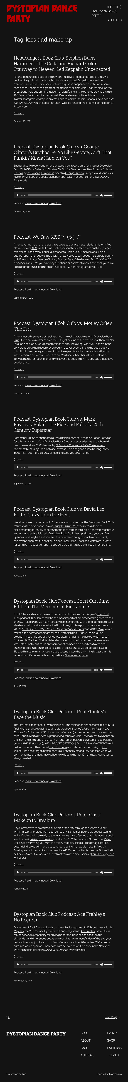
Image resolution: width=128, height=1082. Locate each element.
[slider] (108, 195)
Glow (101, 629)
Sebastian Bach (51, 102)
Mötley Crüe (36, 344)
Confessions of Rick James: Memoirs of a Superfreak (53, 629)
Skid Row (32, 102)
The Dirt (88, 344)
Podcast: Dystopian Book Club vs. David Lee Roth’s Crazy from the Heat (59, 511)
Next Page (113, 1017)
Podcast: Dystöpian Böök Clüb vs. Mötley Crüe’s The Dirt (63, 326)
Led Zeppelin (80, 80)
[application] (64, 195)
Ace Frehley (88, 931)
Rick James (37, 618)
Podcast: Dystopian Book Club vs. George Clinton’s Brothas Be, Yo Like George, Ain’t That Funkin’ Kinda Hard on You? (63, 152)
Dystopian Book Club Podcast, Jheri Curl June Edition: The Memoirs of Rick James (61, 603)
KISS (34, 248)
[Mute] (101, 195)
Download (55, 203)
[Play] (17, 195)
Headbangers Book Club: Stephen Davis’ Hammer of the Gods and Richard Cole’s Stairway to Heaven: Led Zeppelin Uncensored (62, 63)
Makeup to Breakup (41, 839)
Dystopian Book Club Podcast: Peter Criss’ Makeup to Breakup (57, 817)
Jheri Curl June (58, 747)
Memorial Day (81, 751)
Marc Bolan (61, 438)
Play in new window (36, 203)
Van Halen (83, 530)
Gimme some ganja (76, 655)
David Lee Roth (58, 533)
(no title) (114, 7)
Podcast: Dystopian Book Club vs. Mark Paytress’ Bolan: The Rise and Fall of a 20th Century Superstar (58, 424)
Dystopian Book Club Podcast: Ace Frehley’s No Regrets (59, 917)
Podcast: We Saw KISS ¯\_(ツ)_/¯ (47, 237)
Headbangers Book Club (89, 76)
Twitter (18, 99)
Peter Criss (69, 541)
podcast (25, 618)
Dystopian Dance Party (104, 13)
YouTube (97, 267)
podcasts (99, 831)
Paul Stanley (73, 728)
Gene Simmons (76, 938)
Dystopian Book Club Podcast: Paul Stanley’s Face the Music (60, 714)
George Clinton (74, 173)
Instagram (29, 99)
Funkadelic (47, 173)
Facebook (59, 267)
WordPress (116, 1073)
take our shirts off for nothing (92, 544)
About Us (115, 20)
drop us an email (49, 99)
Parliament (33, 173)
